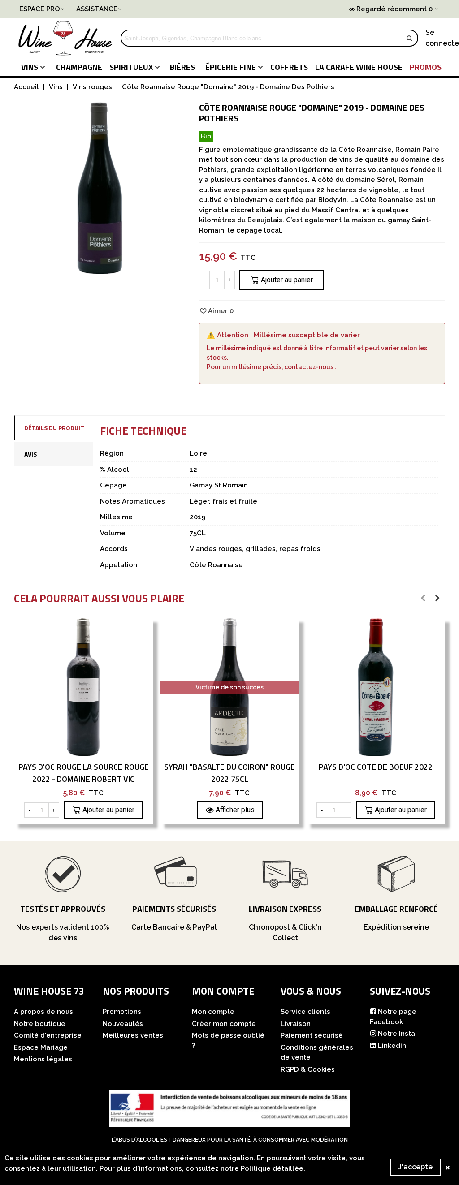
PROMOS (426, 67)
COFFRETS (289, 67)
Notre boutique (39, 1024)
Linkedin (392, 1046)
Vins (29, 67)
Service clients (305, 1012)
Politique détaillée (272, 1168)
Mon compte (213, 1012)
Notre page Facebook (393, 1017)
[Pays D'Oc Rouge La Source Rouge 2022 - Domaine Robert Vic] (83, 687)
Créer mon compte (224, 1024)
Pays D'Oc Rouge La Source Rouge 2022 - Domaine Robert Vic (83, 773)
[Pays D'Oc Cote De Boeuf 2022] (376, 687)
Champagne (79, 67)
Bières (182, 67)
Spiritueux (131, 67)
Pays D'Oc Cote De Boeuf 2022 (376, 767)
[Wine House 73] (65, 38)
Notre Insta (396, 1034)
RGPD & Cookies (308, 1069)
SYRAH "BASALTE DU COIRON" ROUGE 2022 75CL (229, 773)
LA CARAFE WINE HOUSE (359, 67)
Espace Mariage (41, 1047)
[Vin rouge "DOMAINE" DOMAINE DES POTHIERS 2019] (100, 268)
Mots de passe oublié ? (228, 1040)
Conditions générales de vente (317, 1052)
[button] (423, 598)
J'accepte (415, 1167)
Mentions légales (43, 1059)
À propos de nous (43, 1012)
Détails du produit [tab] (54, 427)
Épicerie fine (230, 67)
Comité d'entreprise (48, 1035)
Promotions (122, 1012)
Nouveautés (123, 1024)
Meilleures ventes (133, 1035)
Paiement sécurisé (312, 1035)
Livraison (296, 1024)
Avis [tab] (30, 454)
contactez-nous (309, 367)
